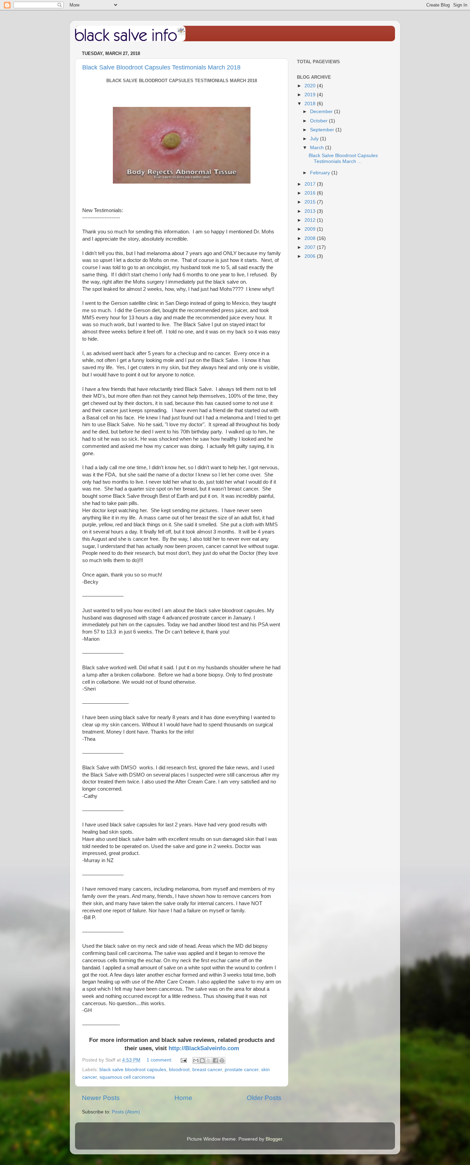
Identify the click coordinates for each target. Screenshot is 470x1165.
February (320, 172)
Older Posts (264, 1097)
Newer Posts (101, 1097)
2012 (311, 220)
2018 (311, 103)
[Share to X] (208, 1060)
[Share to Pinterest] (221, 1060)
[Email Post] (183, 1060)
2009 (311, 229)
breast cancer (207, 1069)
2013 (311, 211)
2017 (311, 184)
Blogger (274, 1139)
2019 (311, 94)
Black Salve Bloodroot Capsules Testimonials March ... (343, 158)
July (315, 138)
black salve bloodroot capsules (132, 1069)
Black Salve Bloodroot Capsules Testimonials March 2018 (161, 67)
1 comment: (160, 1060)
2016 (311, 193)
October (319, 120)
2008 (311, 238)
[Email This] (195, 1060)
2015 (311, 202)
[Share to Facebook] (215, 1060)
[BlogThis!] (202, 1060)
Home (183, 1097)
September (322, 129)
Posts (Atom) (126, 1111)
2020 (311, 85)
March (317, 147)
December (322, 111)
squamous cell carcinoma (127, 1077)
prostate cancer (241, 1069)
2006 (311, 256)
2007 (311, 247)
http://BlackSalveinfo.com (204, 1048)
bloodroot (179, 1069)
